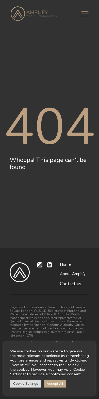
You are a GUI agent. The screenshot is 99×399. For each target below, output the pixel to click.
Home (65, 264)
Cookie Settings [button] (25, 383)
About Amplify (73, 274)
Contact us (70, 284)
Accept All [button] (55, 383)
